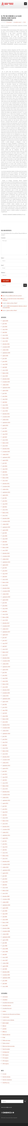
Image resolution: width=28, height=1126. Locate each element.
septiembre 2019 (6, 562)
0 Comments (9, 22)
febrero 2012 (5, 820)
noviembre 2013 (6, 759)
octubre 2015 (5, 695)
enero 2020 (5, 550)
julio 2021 (5, 498)
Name (2, 258)
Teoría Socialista (6, 1049)
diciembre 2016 (6, 658)
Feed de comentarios (7, 1079)
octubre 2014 (5, 730)
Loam (4, 310)
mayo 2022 (5, 469)
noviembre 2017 (6, 626)
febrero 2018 (5, 617)
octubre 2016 (5, 663)
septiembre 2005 (6, 977)
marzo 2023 (5, 440)
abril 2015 (5, 713)
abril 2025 (5, 367)
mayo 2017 (5, 643)
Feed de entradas (6, 1076)
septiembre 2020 (6, 527)
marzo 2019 (5, 579)
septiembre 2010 (6, 870)
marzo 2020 (5, 544)
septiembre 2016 (6, 666)
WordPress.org (6, 1082)
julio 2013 (5, 771)
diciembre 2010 (6, 861)
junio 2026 (5, 326)
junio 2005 (5, 980)
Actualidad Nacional (7, 1008)
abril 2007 (5, 954)
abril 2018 (5, 611)
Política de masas (6, 1040)
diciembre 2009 (6, 896)
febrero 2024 (5, 408)
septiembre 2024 (6, 387)
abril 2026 (5, 332)
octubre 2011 (5, 832)
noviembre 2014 (6, 727)
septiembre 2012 (6, 800)
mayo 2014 (5, 742)
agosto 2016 (5, 669)
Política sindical (6, 1043)
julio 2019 (5, 567)
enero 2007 (5, 960)
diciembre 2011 (6, 826)
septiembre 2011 (6, 835)
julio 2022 (5, 463)
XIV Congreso (6, 1055)
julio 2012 (5, 806)
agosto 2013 (5, 768)
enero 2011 (5, 858)
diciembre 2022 (6, 448)
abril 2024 (5, 402)
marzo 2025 (5, 370)
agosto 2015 (5, 701)
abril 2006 (5, 969)
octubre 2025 (5, 349)
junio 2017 (5, 640)
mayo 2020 (5, 538)
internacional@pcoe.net (6, 1107)
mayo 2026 (5, 329)
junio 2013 (5, 774)
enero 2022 (5, 480)
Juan (3, 295)
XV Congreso (5, 1057)
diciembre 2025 (6, 344)
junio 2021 (5, 501)
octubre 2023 (5, 419)
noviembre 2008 (6, 931)
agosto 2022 (5, 460)
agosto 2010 (5, 873)
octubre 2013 (5, 762)
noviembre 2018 (6, 591)
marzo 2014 (5, 748)
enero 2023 (5, 445)
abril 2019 (5, 576)
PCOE (24, 22)
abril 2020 (5, 541)
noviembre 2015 (6, 692)
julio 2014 (5, 736)
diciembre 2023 (6, 413)
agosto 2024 (5, 390)
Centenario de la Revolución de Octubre (11, 1014)
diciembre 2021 (6, 483)
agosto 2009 (5, 908)
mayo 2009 (5, 913)
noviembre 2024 (6, 381)
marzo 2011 (5, 852)
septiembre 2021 (6, 492)
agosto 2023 (5, 425)
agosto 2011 (5, 838)
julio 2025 (5, 358)
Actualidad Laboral (17, 22)
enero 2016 (5, 687)
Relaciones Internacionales (9, 1046)
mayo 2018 (5, 608)
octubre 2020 (5, 524)
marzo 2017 (5, 649)
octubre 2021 (5, 489)
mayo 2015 (5, 710)
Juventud (4, 1028)
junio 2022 (5, 466)
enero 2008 (5, 951)
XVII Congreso (6, 1063)
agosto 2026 (5, 320)
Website (3, 272)
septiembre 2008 (6, 937)
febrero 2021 (5, 512)
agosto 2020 (5, 530)
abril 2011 (5, 849)
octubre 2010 (5, 867)
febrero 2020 (5, 547)
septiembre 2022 (6, 457)
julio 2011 (5, 841)
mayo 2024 (5, 399)
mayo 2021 (5, 503)
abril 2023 (5, 437)
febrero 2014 (5, 751)
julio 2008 (5, 942)
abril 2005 (5, 983)
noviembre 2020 (6, 521)
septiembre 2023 (6, 422)
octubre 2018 (5, 594)
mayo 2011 (5, 846)
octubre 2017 (5, 628)
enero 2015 (5, 721)
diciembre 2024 (6, 378)
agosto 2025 (5, 355)
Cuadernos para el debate (8, 1020)
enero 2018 (5, 620)
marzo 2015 (5, 716)
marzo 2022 (5, 474)
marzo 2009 (5, 919)
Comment (3, 237)
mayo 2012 (5, 812)
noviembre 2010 (6, 864)
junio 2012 (5, 809)
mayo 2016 (5, 678)
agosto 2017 (5, 634)
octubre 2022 (5, 454)
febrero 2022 (5, 477)
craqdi (4, 298)
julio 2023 (5, 428)
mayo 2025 (5, 364)
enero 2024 (5, 410)
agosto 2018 (5, 599)
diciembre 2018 (6, 588)
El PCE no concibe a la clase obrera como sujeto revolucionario (11, 18)
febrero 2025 (5, 373)
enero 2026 (5, 341)
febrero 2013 (5, 785)
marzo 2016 (5, 681)
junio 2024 (5, 396)
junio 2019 (5, 570)
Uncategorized (6, 1052)
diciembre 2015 (6, 690)
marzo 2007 (5, 957)
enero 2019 (5, 585)
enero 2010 (5, 893)
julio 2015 (5, 704)
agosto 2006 (5, 966)
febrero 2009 (5, 922)
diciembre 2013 (6, 756)
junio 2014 (5, 739)
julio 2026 (5, 323)
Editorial (4, 1025)
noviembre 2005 (6, 974)
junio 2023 (5, 431)
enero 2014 (5, 753)
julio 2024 (5, 393)
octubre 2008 (5, 934)
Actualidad (5, 999)
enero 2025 (5, 376)
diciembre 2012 (6, 791)
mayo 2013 (5, 777)
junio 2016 (5, 675)
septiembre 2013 (6, 765)
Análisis (4, 1011)
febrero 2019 (5, 582)
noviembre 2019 (6, 556)
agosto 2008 (5, 940)
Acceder (4, 1074)
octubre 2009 (5, 902)
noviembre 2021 (6, 486)
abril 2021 (5, 506)
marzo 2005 (5, 986)
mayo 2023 (5, 434)
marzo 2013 (5, 783)
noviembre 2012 (6, 794)
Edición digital (6, 1023)
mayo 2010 (5, 881)
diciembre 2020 (6, 518)
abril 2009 (5, 916)
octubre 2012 (5, 797)
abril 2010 (5, 884)
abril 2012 (5, 815)
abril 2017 (5, 646)
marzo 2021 (5, 509)
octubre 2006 (5, 963)
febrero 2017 (5, 652)
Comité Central (6, 1017)
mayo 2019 (5, 573)
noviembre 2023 (6, 416)
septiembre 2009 (6, 905)
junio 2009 (5, 910)
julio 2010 (5, 876)
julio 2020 (5, 533)
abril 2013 (5, 780)
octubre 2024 (5, 384)
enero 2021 (5, 515)
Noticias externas (6, 1034)
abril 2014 (5, 745)
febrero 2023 (5, 442)
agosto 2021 (5, 495)
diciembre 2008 (6, 928)
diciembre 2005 (6, 971)
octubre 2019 (5, 559)
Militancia (5, 1031)
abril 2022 (5, 471)
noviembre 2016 (6, 660)
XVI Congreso (6, 1060)
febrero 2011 (5, 855)
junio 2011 (5, 844)
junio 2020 (5, 535)
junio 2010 (5, 878)
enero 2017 (5, 655)
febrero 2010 (5, 890)
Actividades (5, 996)
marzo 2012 (5, 817)
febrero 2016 (5, 684)
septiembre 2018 (6, 596)
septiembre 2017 (6, 631)
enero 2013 (5, 788)
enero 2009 (5, 925)
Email (2, 265)
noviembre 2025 (6, 346)
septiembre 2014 (6, 733)
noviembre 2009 (6, 899)
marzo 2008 (5, 948)
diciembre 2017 (6, 623)
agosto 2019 (5, 565)
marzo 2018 (5, 614)
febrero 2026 (5, 338)
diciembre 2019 (6, 553)
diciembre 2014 (6, 724)
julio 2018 (5, 602)
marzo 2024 (5, 405)
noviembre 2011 (6, 829)
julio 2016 (5, 672)
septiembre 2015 (6, 698)
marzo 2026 (5, 335)
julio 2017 (5, 637)
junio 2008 (5, 945)
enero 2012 (5, 823)
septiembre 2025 (6, 352)
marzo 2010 (5, 887)
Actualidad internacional (8, 1002)
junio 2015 (5, 707)
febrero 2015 (5, 719)
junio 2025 (5, 361)
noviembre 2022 (6, 451)
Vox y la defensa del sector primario (14, 295)
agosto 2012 (5, 803)
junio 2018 (5, 605)
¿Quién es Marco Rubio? (12, 303)
